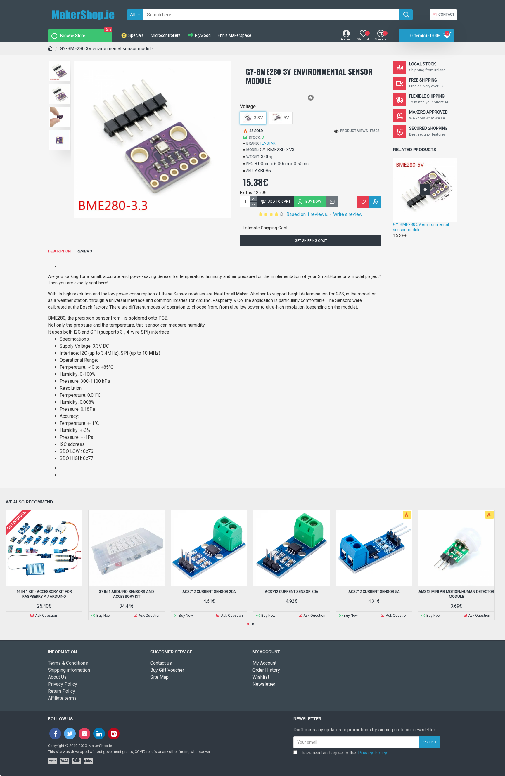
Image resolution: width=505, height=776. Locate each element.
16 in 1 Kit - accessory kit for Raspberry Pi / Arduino (44, 594)
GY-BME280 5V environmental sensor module (421, 227)
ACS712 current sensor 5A (374, 591)
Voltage (248, 106)
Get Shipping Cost (310, 241)
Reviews (84, 251)
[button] (248, 624)
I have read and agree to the (343, 753)
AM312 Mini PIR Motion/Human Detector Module (456, 594)
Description (59, 251)
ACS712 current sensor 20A (209, 591)
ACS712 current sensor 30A (291, 591)
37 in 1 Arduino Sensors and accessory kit (126, 594)
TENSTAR (268, 143)
